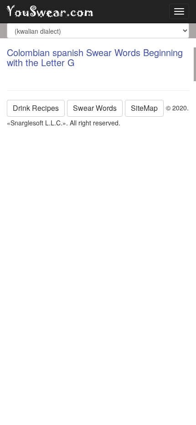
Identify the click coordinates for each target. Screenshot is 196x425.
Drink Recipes (36, 108)
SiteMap (144, 108)
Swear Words (95, 108)
